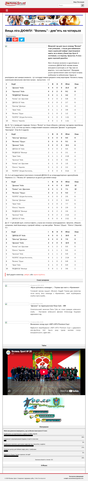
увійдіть (27, 274)
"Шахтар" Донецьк (18, 106)
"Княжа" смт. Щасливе (20, 99)
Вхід (75, 2)
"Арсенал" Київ (17, 160)
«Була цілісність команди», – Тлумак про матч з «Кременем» (54, 287)
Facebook (9, 40)
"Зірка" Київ (16, 110)
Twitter (22, 40)
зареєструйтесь (39, 274)
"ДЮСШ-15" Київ (18, 102)
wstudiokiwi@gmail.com (75, 478)
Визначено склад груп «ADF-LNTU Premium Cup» (50, 324)
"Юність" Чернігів (18, 121)
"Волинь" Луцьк (17, 113)
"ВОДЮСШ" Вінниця (19, 152)
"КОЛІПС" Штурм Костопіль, (22, 117)
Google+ (15, 40)
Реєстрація (80, 2)
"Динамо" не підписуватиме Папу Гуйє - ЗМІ (48, 306)
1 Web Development (39, 478)
